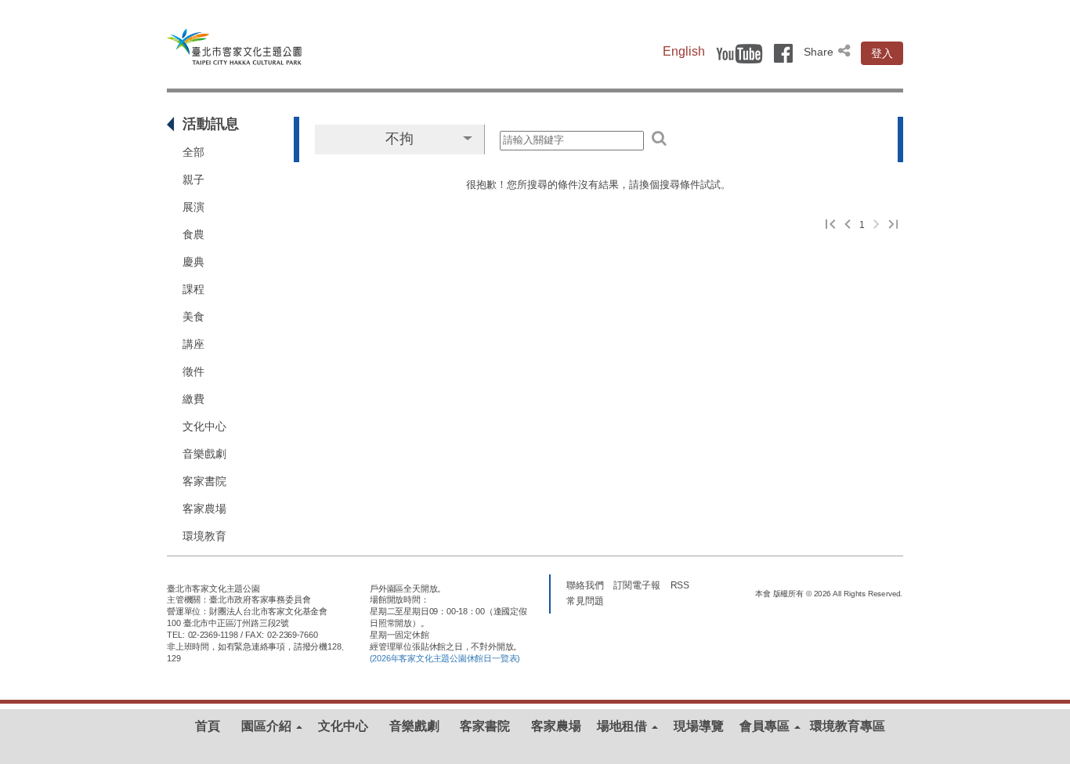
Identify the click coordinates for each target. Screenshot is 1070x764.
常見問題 (585, 601)
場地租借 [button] (623, 726)
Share (820, 51)
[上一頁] (847, 225)
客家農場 (204, 508)
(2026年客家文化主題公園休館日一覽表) (445, 658)
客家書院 (204, 481)
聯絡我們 (585, 585)
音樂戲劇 (204, 453)
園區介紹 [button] (268, 726)
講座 (193, 344)
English (684, 51)
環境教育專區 (847, 726)
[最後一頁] (893, 225)
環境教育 (204, 536)
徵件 (193, 371)
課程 (193, 289)
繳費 (193, 399)
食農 (193, 234)
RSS (680, 585)
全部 (193, 152)
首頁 (207, 726)
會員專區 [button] (766, 726)
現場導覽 (699, 726)
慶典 (193, 261)
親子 (193, 179)
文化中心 (204, 426)
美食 (193, 316)
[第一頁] (830, 225)
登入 (882, 53)
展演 (193, 207)
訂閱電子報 (636, 585)
